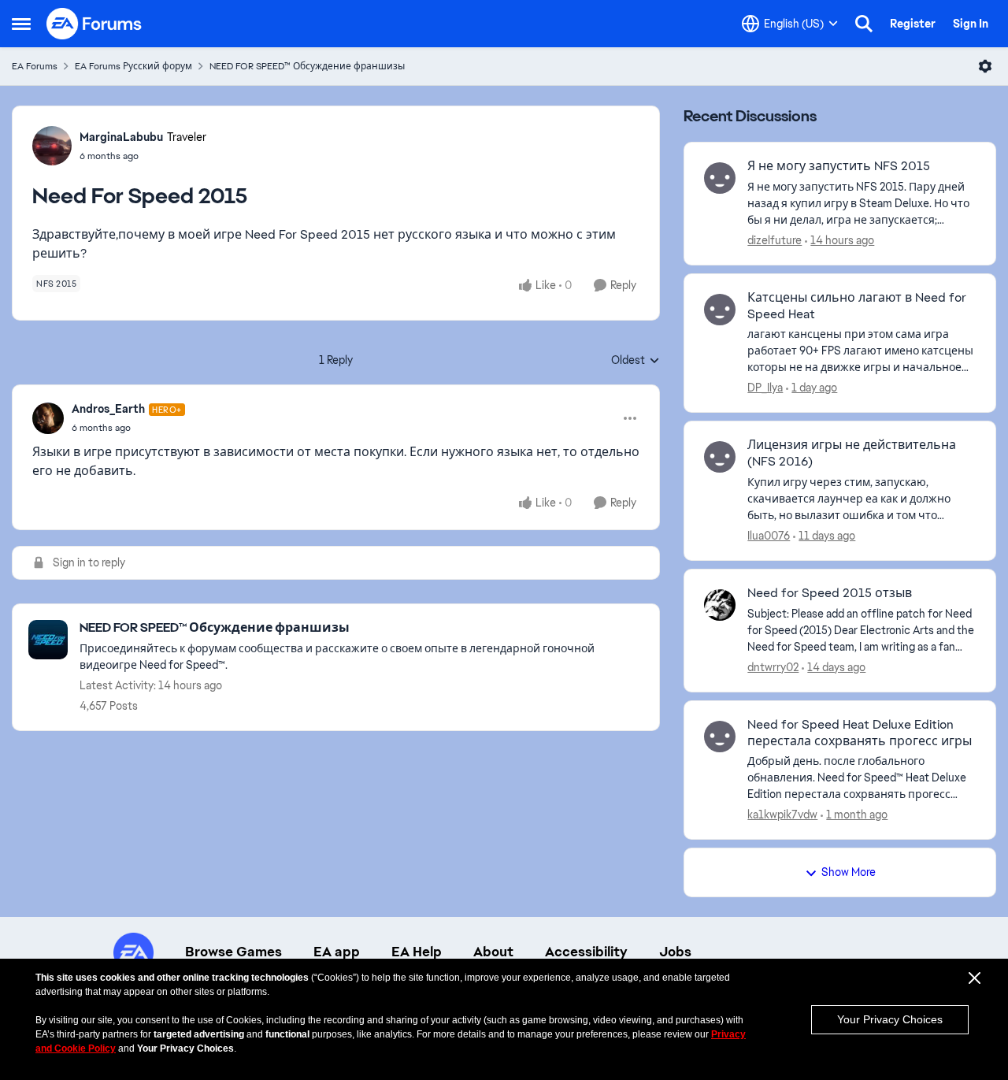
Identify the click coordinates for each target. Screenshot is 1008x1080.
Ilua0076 (768, 536)
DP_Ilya (765, 387)
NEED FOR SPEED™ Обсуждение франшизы (307, 66)
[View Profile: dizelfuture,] (720, 178)
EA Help (416, 951)
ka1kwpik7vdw (782, 814)
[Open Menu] (985, 66)
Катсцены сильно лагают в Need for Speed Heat (856, 306)
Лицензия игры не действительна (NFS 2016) (851, 453)
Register (913, 24)
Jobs (675, 951)
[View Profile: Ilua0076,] (720, 457)
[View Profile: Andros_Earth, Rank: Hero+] (48, 418)
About (493, 951)
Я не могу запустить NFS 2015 (838, 166)
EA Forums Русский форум (133, 66)
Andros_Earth (108, 409)
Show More (848, 872)
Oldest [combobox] (635, 361)
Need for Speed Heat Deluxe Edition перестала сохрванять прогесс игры (859, 733)
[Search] (863, 23)
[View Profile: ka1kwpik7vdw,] (720, 736)
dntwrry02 (773, 667)
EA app (336, 951)
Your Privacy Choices (890, 1019)
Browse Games (233, 951)
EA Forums (34, 66)
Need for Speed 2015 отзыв (829, 593)
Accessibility (586, 951)
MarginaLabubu (121, 137)
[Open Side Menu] (21, 23)
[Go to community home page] (94, 23)
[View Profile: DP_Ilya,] (720, 309)
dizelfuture (774, 240)
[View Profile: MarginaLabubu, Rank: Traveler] (52, 145)
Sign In (970, 24)
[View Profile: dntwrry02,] (720, 605)
